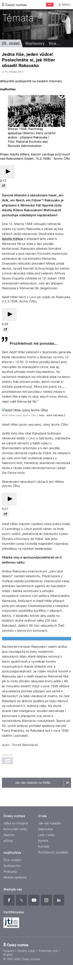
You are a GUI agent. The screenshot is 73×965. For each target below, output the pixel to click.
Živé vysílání (12, 860)
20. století (11, 43)
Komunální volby (15, 829)
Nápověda (45, 829)
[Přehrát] (7, 171)
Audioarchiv (12, 866)
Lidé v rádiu (46, 835)
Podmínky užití (48, 950)
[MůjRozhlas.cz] (8, 90)
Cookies (8, 950)
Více (54, 43)
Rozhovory (35, 43)
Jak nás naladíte (49, 823)
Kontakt (43, 846)
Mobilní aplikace (15, 877)
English (8, 954)
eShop (8, 841)
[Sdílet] (3, 186)
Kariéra (43, 841)
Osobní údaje (26, 950)
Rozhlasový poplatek (53, 852)
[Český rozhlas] (14, 4)
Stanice (9, 835)
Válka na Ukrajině (16, 823)
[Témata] (36, 24)
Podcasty (10, 871)
